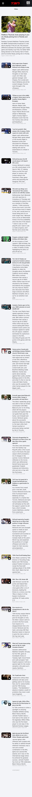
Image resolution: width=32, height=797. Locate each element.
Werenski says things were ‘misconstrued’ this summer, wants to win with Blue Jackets (21, 191)
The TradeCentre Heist (18, 675)
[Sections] (3, 3)
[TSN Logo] (15, 3)
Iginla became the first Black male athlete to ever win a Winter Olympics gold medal (20, 735)
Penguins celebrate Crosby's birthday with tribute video (20, 238)
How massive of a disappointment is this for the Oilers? (20, 609)
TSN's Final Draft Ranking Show (21, 555)
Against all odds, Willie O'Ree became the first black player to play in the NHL (21, 703)
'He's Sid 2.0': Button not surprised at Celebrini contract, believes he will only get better (21, 261)
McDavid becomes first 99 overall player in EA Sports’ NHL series (20, 161)
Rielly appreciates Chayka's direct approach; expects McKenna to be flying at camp (20, 65)
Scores (28, 4)
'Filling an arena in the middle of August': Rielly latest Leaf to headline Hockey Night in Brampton (21, 98)
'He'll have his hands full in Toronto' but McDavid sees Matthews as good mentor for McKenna (20, 482)
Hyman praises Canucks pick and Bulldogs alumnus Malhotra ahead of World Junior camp (21, 351)
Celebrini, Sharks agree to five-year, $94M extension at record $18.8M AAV (21, 307)
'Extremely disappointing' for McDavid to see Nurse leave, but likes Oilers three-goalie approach (21, 440)
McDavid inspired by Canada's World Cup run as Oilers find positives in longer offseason (20, 521)
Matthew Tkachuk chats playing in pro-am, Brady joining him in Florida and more (15, 37)
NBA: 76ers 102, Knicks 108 (20, 579)
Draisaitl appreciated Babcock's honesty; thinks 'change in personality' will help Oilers (21, 397)
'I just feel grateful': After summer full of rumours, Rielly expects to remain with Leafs (21, 131)
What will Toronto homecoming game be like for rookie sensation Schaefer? (21, 645)
